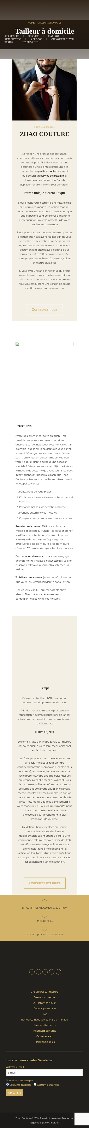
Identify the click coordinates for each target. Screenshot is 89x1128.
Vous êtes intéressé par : (20, 1080)
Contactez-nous (44, 309)
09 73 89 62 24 (44, 921)
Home (31, 22)
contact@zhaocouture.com (44, 934)
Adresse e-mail (15, 1066)
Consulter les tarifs (44, 883)
